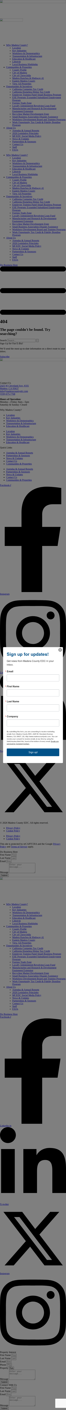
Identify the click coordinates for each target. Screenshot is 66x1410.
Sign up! (33, 752)
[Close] (60, 650)
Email (10, 671)
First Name (13, 686)
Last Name (13, 701)
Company (12, 716)
